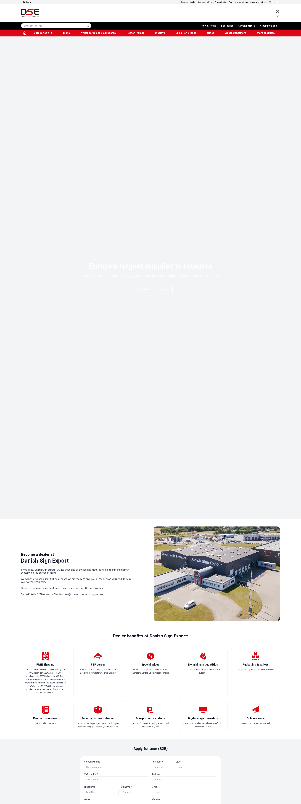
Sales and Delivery (258, 2)
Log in (165, 289)
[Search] (88, 25)
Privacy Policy (221, 2)
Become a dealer (188, 2)
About (209, 2)
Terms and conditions (238, 2)
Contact (201, 2)
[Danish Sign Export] (30, 13)
